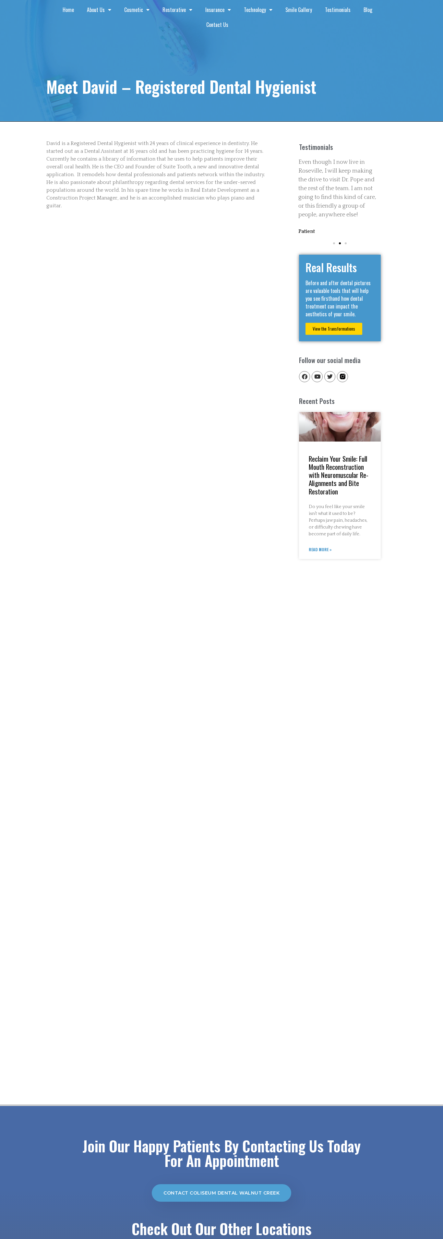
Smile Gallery (298, 10)
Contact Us (217, 25)
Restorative (174, 10)
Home (68, 10)
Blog (368, 10)
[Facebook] (304, 376)
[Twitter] (329, 376)
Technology (255, 10)
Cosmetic (133, 10)
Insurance (214, 10)
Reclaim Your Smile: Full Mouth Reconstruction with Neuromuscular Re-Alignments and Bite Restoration (338, 475)
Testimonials (338, 10)
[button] (334, 243)
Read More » (320, 549)
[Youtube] (317, 376)
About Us (96, 10)
